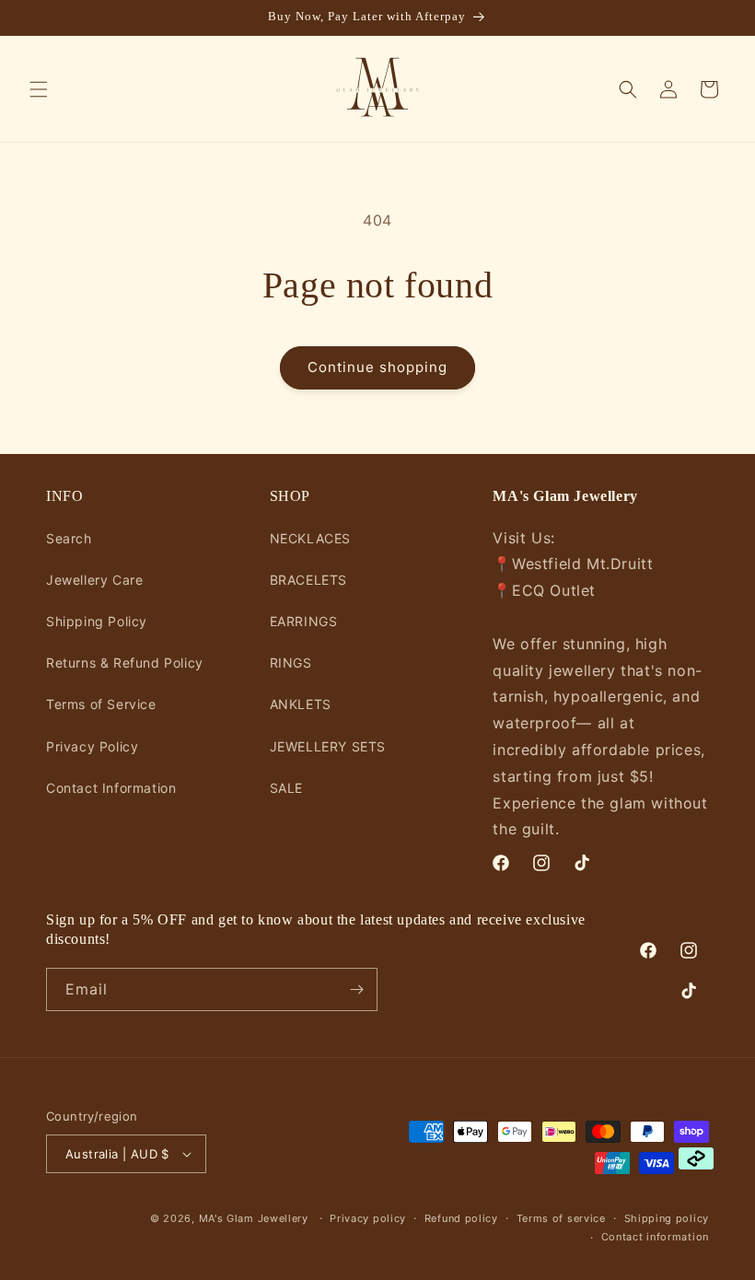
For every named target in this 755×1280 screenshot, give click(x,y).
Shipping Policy (96, 621)
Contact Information (111, 788)
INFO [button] (64, 496)
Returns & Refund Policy (124, 662)
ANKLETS (300, 704)
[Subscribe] (356, 989)
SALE (286, 788)
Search (69, 538)
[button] (38, 89)
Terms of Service (101, 704)
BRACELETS (308, 580)
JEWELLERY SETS (328, 746)
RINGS (291, 662)
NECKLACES (310, 538)
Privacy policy (368, 1218)
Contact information (655, 1236)
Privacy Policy (92, 746)
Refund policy (461, 1218)
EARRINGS (304, 621)
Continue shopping (377, 367)
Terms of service (561, 1218)
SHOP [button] (290, 496)
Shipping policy (667, 1218)
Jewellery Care (94, 580)
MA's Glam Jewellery (253, 1218)
